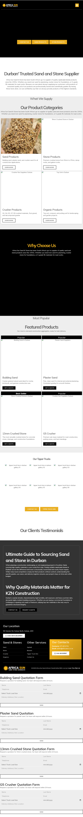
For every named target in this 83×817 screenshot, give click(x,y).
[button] (77, 5)
